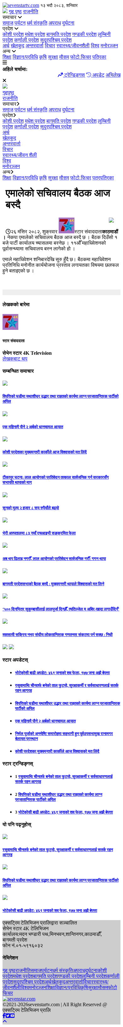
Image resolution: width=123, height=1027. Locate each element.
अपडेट (97, 75)
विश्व (95, 45)
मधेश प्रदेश (35, 34)
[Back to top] (5, 1021)
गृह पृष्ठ (15, 11)
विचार (50, 45)
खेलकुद (17, 45)
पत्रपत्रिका (103, 177)
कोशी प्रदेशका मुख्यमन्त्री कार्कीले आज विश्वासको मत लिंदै (57, 751)
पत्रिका (99, 57)
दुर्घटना (68, 23)
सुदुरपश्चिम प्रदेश (56, 126)
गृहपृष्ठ (8, 92)
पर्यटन (20, 23)
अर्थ (6, 45)
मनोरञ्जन (109, 45)
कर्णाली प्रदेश (26, 40)
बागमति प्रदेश (58, 34)
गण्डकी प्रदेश (84, 34)
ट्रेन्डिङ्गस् (74, 75)
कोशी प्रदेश (13, 34)
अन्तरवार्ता (35, 45)
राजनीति (30, 11)
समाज (8, 23)
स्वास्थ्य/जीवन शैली (20, 155)
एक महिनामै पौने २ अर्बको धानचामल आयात (45, 721)
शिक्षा (7, 57)
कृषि (43, 57)
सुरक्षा (53, 57)
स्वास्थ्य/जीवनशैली (73, 45)
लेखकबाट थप (15, 358)
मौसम (64, 57)
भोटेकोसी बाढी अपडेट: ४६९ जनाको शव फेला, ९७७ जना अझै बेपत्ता (62, 672)
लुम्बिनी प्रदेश (94, 976)
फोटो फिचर (80, 57)
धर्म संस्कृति (37, 23)
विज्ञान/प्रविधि (25, 57)
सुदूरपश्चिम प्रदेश (56, 40)
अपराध (55, 23)
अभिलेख (113, 75)
